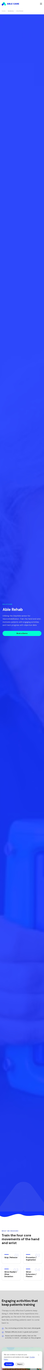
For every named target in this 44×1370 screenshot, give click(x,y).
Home (3, 11)
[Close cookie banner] (38, 1354)
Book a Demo (22, 633)
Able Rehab (19, 11)
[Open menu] (41, 4)
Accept (9, 1364)
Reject (19, 1364)
